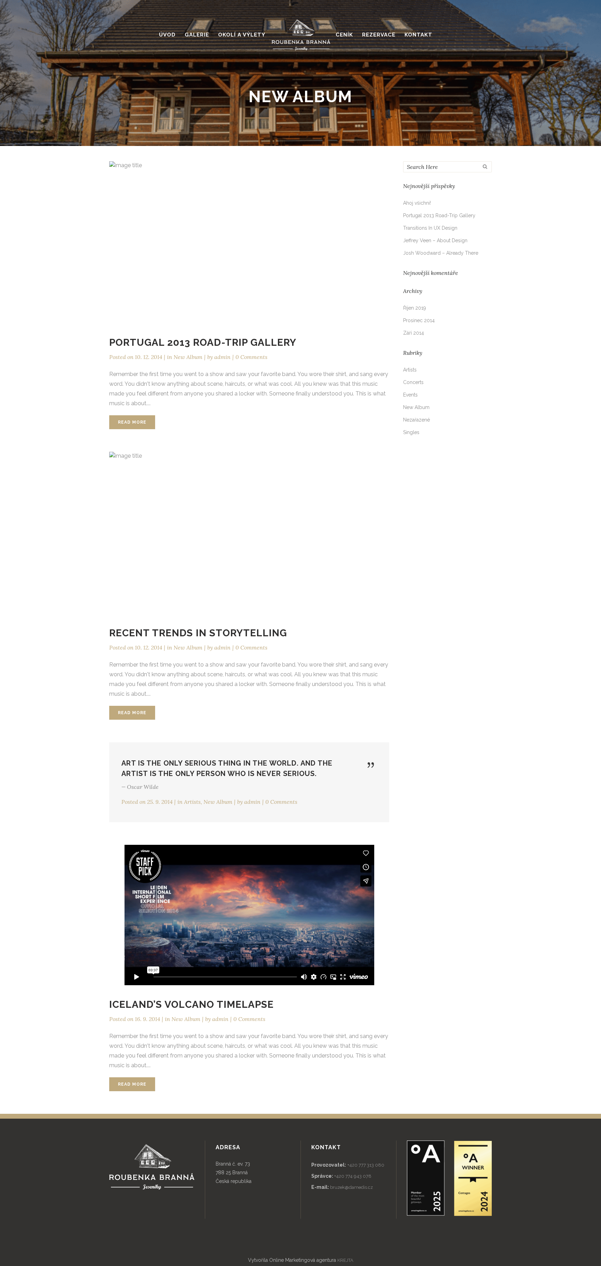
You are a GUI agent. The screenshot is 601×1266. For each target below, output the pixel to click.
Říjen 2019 (414, 308)
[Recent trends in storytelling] (249, 533)
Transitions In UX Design (430, 228)
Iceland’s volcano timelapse (191, 1004)
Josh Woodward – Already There (440, 253)
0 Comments (251, 356)
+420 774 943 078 (352, 1176)
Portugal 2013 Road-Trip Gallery (202, 342)
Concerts (413, 382)
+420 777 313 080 (365, 1165)
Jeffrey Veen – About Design (435, 240)
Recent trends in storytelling (198, 633)
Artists (192, 801)
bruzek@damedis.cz (351, 1187)
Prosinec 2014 (419, 320)
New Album (188, 356)
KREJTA (345, 1260)
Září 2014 (413, 333)
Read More (132, 422)
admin (222, 356)
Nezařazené (416, 420)
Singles (411, 432)
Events (410, 395)
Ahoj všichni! (417, 203)
